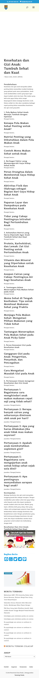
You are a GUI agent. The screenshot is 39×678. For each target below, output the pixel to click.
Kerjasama (23, 667)
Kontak (6, 667)
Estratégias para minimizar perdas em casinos (18, 616)
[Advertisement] (19, 37)
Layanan (14, 667)
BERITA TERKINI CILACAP (19, 646)
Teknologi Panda (19, 675)
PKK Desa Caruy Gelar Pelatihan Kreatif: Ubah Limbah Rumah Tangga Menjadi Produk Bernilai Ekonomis (19, 610)
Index (31, 667)
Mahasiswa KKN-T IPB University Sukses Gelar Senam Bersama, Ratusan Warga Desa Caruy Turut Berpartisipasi (18, 597)
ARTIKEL (20, 77)
